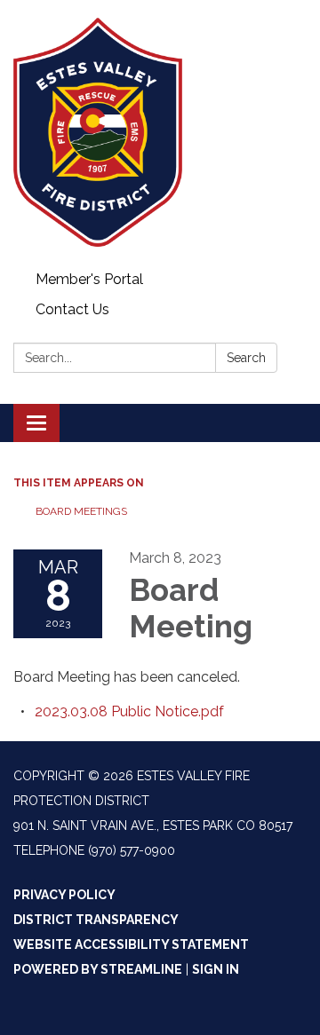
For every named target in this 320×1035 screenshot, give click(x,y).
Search (246, 358)
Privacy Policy (64, 895)
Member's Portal (89, 279)
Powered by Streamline (97, 969)
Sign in (215, 969)
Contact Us (72, 309)
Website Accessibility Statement (131, 944)
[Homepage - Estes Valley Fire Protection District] (160, 132)
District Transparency (96, 920)
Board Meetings (81, 511)
